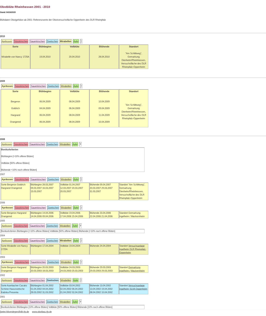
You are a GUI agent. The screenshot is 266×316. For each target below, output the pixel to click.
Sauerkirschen (37, 41)
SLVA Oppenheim (138, 289)
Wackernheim (138, 271)
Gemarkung (134, 267)
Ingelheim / (124, 271)
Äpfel (76, 41)
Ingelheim (124, 249)
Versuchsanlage (136, 246)
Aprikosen (7, 41)
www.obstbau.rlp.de (42, 311)
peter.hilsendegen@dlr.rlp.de (15, 311)
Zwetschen (52, 41)
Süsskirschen (21, 41)
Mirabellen (66, 86)
